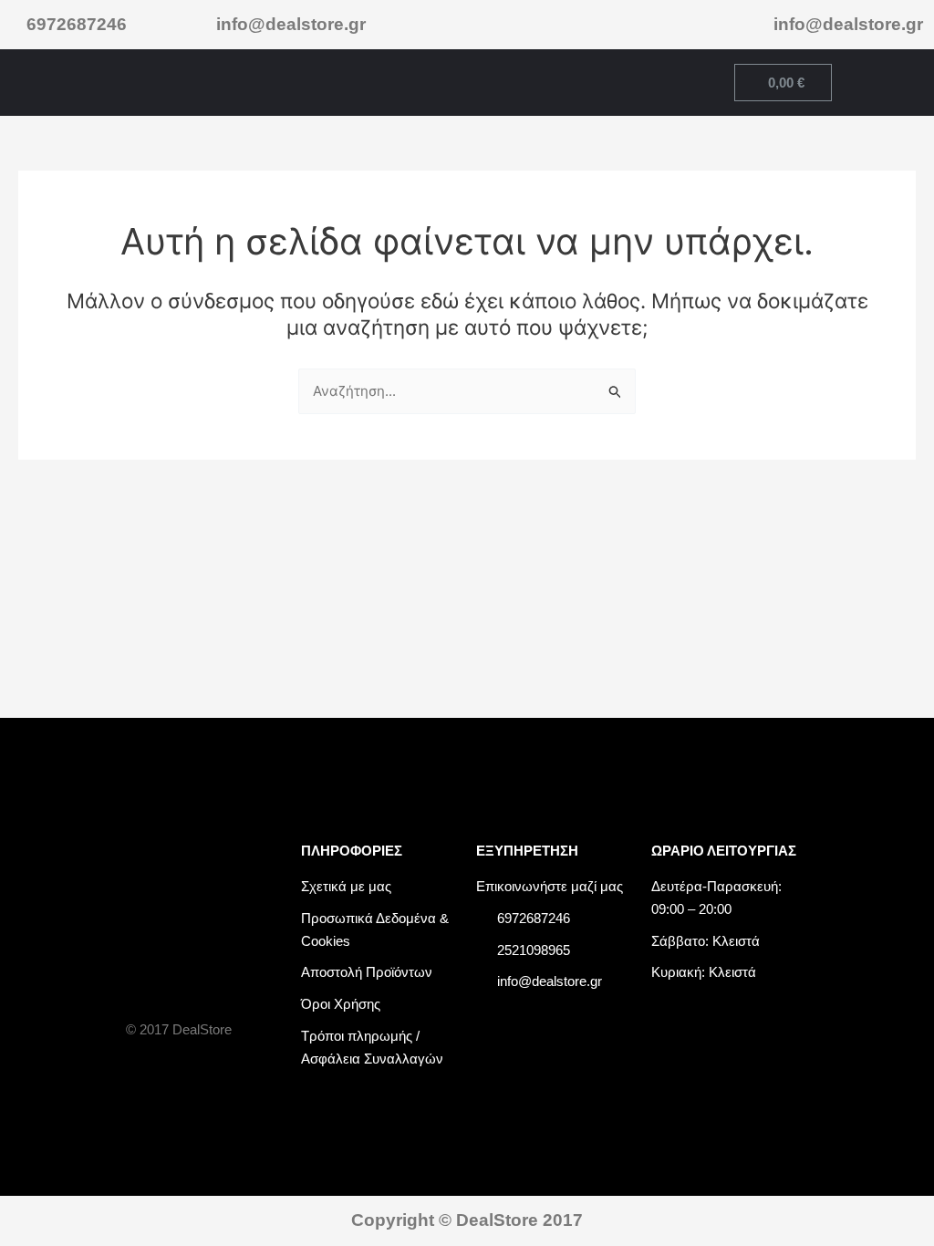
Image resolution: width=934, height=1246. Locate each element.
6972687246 (76, 24)
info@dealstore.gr (291, 24)
